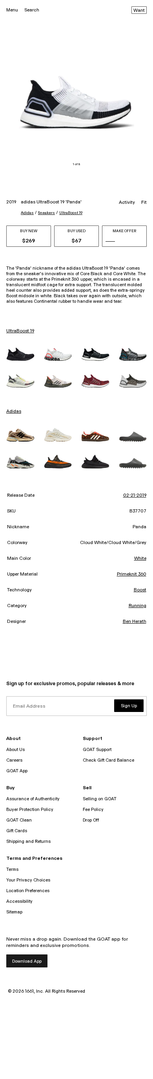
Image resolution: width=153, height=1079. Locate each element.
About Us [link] (15, 749)
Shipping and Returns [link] (28, 841)
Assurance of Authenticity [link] (33, 799)
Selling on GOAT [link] (100, 799)
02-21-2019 (134, 495)
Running (137, 606)
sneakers (46, 213)
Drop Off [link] (91, 820)
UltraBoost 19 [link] (20, 331)
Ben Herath (134, 621)
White (140, 558)
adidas (27, 213)
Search (31, 10)
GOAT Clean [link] (19, 820)
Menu (12, 10)
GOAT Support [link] (97, 749)
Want (139, 10)
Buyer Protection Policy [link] (29, 809)
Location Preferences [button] (27, 891)
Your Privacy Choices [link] (28, 880)
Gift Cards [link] (16, 831)
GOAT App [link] (16, 771)
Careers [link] (14, 760)
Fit (144, 202)
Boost (140, 590)
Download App (27, 961)
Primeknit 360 (131, 574)
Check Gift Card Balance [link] (108, 760)
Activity (127, 202)
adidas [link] (13, 411)
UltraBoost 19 (70, 213)
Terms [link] (12, 869)
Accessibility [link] (19, 901)
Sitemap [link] (14, 912)
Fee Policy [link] (93, 809)
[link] (20, 354)
